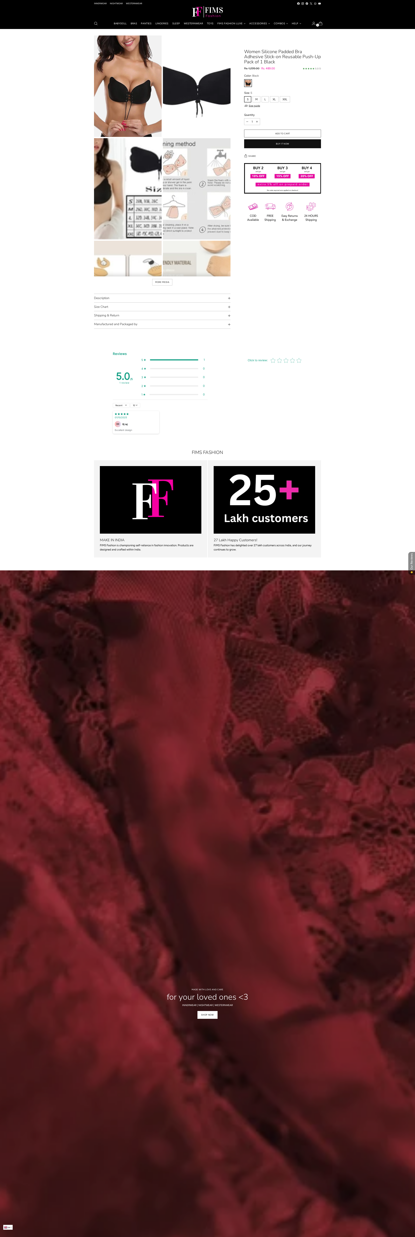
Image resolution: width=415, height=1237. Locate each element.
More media (162, 282)
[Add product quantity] (257, 121)
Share (252, 156)
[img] (122, 414)
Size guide (254, 105)
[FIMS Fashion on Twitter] (311, 3)
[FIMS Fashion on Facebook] (298, 3)
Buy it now (282, 143)
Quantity (249, 114)
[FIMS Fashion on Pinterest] (306, 3)
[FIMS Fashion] (207, 12)
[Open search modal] (96, 23)
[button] (173, 360)
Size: (248, 92)
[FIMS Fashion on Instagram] (302, 3)
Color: (251, 75)
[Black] (248, 83)
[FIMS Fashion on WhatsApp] (315, 3)
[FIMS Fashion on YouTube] (319, 3)
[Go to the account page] (312, 23)
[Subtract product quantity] (247, 121)
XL (274, 99)
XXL (285, 99)
